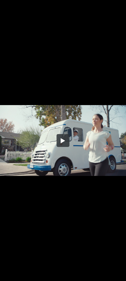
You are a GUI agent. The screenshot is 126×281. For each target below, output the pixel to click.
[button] (63, 140)
